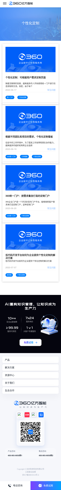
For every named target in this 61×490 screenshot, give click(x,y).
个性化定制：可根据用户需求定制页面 (25, 77)
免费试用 (48, 485)
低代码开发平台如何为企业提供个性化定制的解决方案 (30, 256)
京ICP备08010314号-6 (30, 475)
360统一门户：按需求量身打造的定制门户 (27, 195)
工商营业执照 (30, 472)
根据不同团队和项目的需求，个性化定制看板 (29, 136)
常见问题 (51, 89)
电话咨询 (18, 485)
